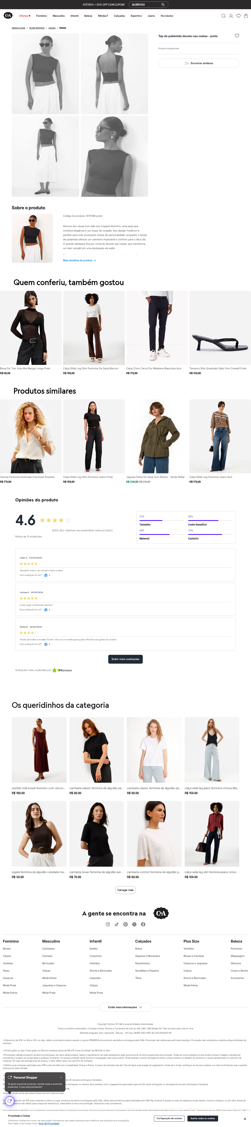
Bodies (94, 948)
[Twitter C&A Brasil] (134, 924)
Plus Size (191, 941)
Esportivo (136, 15)
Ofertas (23, 15)
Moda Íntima (10, 992)
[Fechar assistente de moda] (61, 1077)
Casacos (8, 977)
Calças (7, 955)
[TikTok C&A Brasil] (116, 924)
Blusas (7, 948)
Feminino (41, 15)
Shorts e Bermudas (101, 970)
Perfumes (236, 948)
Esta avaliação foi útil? (31, 575)
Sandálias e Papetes (147, 970)
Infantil (74, 15)
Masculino (59, 15)
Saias (6, 970)
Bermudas (48, 963)
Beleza (88, 15)
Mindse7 (103, 15)
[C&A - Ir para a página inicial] (8, 15)
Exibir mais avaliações (125, 659)
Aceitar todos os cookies (203, 1118)
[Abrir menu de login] (231, 16)
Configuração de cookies (169, 1118)
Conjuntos (96, 955)
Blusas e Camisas (194, 955)
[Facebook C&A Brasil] (143, 924)
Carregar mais (125, 889)
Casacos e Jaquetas (195, 963)
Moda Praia (9, 985)
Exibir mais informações (122, 1007)
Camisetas (48, 948)
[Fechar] (244, 1119)
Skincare (236, 963)
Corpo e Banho (239, 970)
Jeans (151, 15)
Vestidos (8, 963)
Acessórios (237, 977)
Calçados (119, 15)
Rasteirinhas (142, 963)
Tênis (138, 977)
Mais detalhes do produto (79, 260)
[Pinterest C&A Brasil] (125, 924)
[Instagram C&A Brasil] (108, 924)
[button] (223, 16)
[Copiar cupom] (163, 4)
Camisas (47, 955)
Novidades (167, 15)
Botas (138, 948)
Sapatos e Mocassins (147, 955)
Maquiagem (238, 955)
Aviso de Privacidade (49, 1123)
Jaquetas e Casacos (54, 985)
